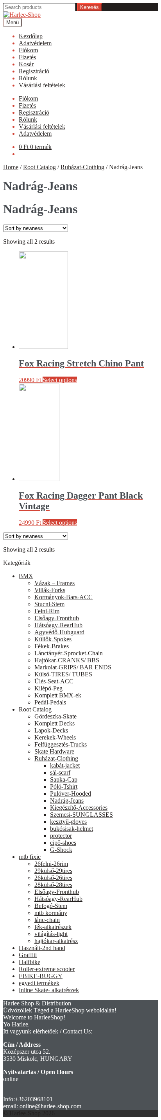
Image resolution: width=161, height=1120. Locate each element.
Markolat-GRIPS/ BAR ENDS (72, 667)
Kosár (26, 64)
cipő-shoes (63, 842)
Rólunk (28, 78)
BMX (26, 576)
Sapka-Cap (63, 779)
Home (10, 167)
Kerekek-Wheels (55, 737)
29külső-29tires (53, 870)
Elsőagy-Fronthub (56, 618)
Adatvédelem (35, 43)
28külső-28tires (53, 884)
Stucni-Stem (49, 604)
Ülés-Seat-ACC (53, 681)
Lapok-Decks (51, 730)
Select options (60, 380)
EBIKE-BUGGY (41, 976)
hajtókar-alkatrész (56, 941)
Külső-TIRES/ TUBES (63, 674)
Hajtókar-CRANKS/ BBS (66, 660)
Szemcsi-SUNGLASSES (81, 814)
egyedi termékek (39, 983)
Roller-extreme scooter (47, 969)
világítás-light (51, 934)
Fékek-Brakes (51, 646)
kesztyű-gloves (68, 821)
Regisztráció (34, 71)
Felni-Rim (46, 611)
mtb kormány (50, 912)
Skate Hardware (54, 751)
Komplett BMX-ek (57, 695)
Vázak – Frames (54, 583)
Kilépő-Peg (48, 688)
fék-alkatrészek (53, 927)
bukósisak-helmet (71, 828)
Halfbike (29, 962)
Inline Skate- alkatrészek (49, 990)
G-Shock (61, 849)
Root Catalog (39, 167)
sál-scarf (60, 772)
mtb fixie (30, 856)
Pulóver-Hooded (70, 793)
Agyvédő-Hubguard (59, 632)
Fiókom (28, 50)
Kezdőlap (31, 36)
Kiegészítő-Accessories (78, 807)
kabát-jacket (65, 765)
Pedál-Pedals (50, 702)
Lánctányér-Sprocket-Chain (68, 653)
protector (61, 835)
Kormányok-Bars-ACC (63, 597)
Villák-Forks (49, 590)
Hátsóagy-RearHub (58, 625)
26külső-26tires (53, 877)
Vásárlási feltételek (42, 85)
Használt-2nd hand (42, 948)
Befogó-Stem (50, 905)
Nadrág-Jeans (67, 800)
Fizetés (27, 57)
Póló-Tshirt (63, 786)
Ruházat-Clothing (82, 167)
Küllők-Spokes (53, 639)
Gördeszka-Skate (55, 716)
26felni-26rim (51, 863)
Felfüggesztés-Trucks (60, 744)
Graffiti (28, 955)
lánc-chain (47, 920)
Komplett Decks (54, 723)
